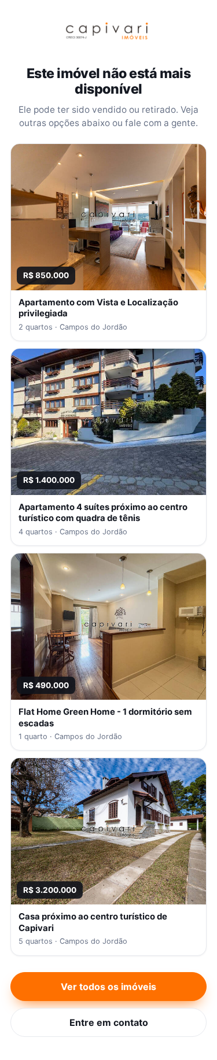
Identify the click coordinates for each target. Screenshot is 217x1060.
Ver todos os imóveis (108, 986)
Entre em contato (108, 1022)
